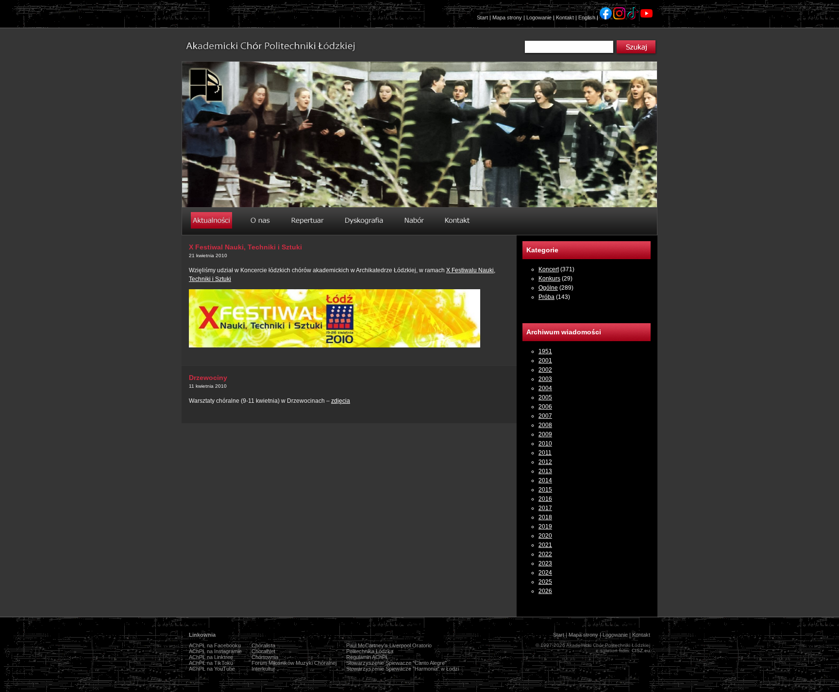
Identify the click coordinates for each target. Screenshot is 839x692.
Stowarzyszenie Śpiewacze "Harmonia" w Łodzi (402, 669)
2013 (545, 471)
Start (482, 17)
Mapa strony (507, 17)
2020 (545, 535)
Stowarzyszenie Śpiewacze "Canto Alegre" (396, 663)
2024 (545, 572)
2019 (545, 526)
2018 (545, 517)
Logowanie (539, 17)
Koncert (548, 269)
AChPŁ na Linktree (211, 657)
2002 (545, 369)
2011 (545, 452)
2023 (545, 563)
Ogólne (548, 287)
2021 (545, 545)
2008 (545, 425)
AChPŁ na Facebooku (215, 645)
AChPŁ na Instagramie (215, 651)
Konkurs (549, 278)
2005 (545, 397)
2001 (545, 360)
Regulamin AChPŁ (367, 657)
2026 (545, 591)
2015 (545, 489)
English (586, 17)
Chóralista (263, 645)
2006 (545, 406)
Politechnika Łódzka (369, 651)
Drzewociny (208, 377)
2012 (545, 462)
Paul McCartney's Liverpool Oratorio (389, 645)
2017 (545, 508)
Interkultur (263, 669)
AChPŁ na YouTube (212, 669)
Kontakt (565, 17)
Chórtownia (265, 657)
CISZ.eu (641, 650)
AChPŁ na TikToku (211, 663)
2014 (545, 480)
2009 (545, 434)
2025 (545, 581)
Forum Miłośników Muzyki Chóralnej (294, 663)
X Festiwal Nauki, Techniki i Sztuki (245, 247)
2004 (545, 388)
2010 (545, 443)
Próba (546, 297)
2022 (545, 554)
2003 (545, 379)
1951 (545, 351)
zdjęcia (340, 400)
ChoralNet (263, 651)
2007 (545, 415)
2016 (545, 498)
